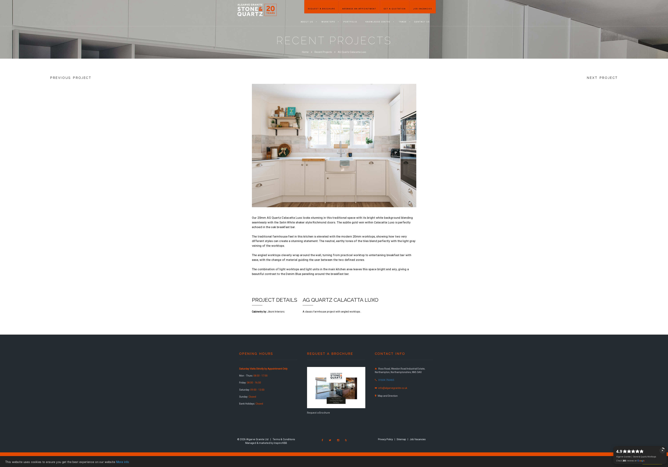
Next (421, 148)
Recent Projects (323, 52)
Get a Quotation (395, 9)
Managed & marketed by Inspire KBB (266, 443)
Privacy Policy (385, 439)
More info (122, 462)
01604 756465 (386, 380)
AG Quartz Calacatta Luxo (352, 52)
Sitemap (401, 439)
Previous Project (71, 78)
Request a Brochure (321, 9)
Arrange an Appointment (359, 9)
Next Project (602, 78)
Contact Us (422, 22)
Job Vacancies (422, 9)
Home (305, 52)
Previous (246, 148)
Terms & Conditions (284, 439)
